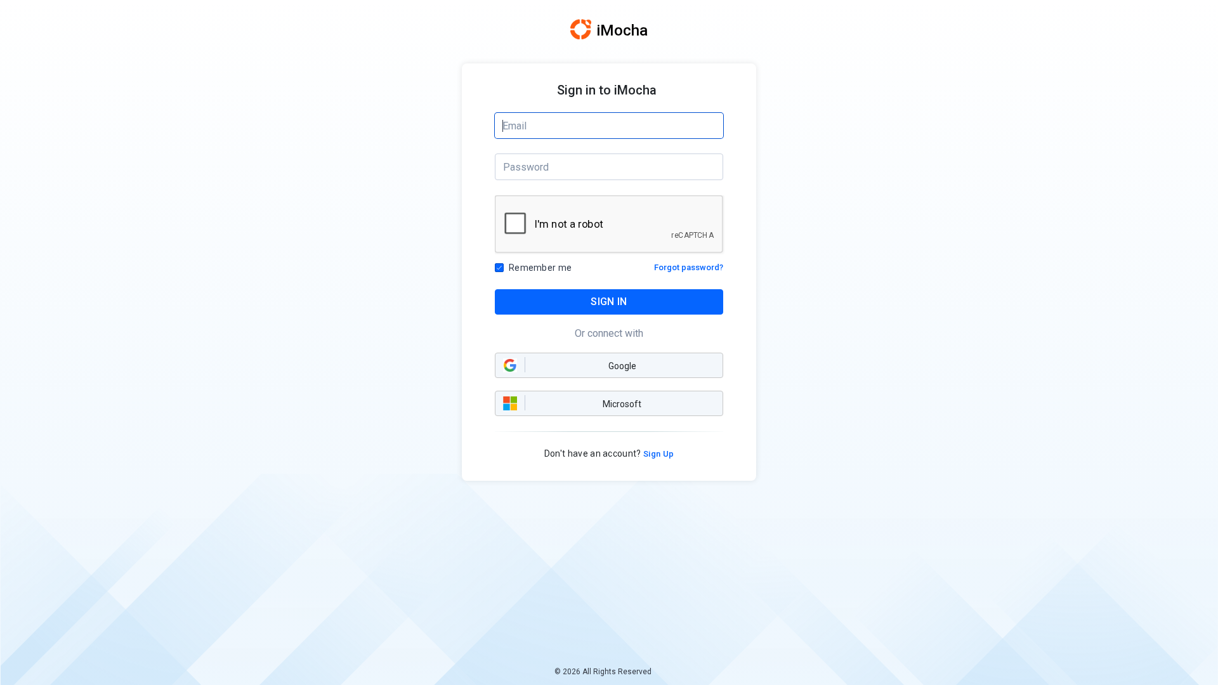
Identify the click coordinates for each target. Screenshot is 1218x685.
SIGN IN (609, 302)
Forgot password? (688, 267)
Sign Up (657, 454)
